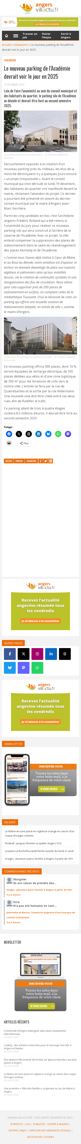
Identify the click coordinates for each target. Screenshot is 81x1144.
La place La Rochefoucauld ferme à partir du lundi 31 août (39, 851)
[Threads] (65, 654)
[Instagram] (37, 654)
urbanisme (31, 461)
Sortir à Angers (58, 1124)
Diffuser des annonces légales (50, 1130)
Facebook (40, 461)
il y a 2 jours (13, 894)
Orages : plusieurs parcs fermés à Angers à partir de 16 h (39, 858)
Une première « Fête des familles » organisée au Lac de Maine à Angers (39, 1090)
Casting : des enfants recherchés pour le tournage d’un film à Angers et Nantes (37, 1047)
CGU (28, 1124)
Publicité (39, 1124)
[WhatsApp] (37, 668)
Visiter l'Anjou (17, 1130)
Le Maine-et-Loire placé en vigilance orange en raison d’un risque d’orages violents (40, 1075)
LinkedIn (50, 461)
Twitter (45, 461)
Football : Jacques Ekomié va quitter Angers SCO (33, 843)
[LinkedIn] (51, 654)
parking (19, 461)
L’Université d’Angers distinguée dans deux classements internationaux (35, 1032)
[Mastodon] (23, 668)
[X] (23, 654)
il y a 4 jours (13, 922)
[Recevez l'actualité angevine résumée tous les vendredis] (40, 22)
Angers (9, 461)
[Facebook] (10, 654)
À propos (16, 1124)
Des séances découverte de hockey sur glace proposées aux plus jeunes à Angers (40, 1061)
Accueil (6, 45)
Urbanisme (21, 45)
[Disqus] (40, 524)
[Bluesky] (10, 668)
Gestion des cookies (40, 1136)
